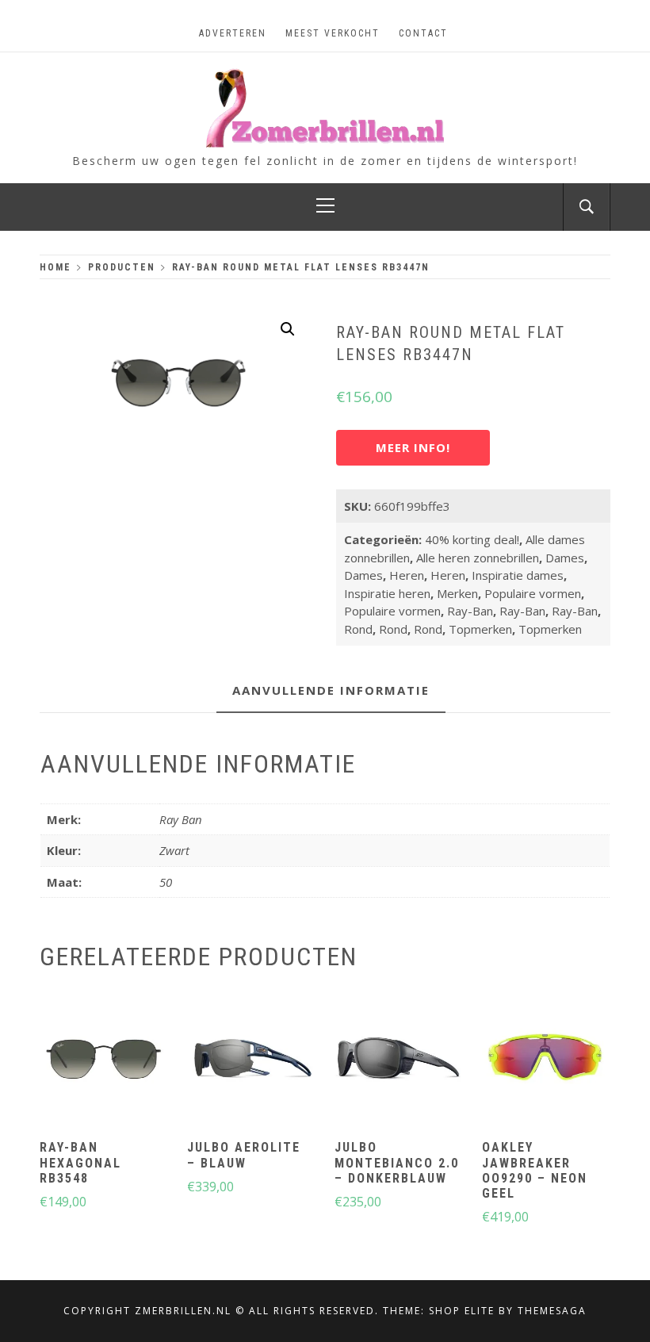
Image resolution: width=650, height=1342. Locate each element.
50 (165, 882)
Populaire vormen (532, 593)
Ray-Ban (470, 611)
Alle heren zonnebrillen (477, 558)
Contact (423, 33)
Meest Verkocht (332, 33)
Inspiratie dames (518, 575)
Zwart (174, 850)
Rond (358, 629)
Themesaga (552, 1310)
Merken (457, 593)
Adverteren (232, 33)
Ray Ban (180, 819)
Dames (564, 558)
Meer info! (413, 447)
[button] (287, 329)
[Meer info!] (102, 1061)
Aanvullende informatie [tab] (331, 690)
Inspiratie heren (387, 593)
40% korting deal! (472, 539)
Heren (406, 575)
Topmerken (480, 629)
